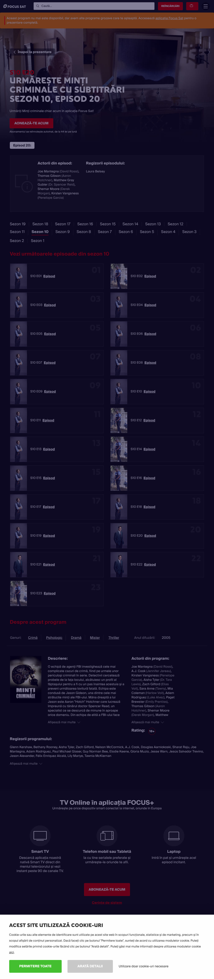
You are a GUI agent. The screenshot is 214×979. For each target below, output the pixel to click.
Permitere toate (35, 966)
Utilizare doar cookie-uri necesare (143, 966)
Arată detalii (90, 966)
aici (11, 952)
